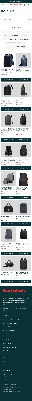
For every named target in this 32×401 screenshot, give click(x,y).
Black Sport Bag (6, 272)
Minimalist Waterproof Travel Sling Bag (22, 71)
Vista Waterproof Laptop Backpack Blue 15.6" (23, 244)
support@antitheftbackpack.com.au (12, 387)
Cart (4, 361)
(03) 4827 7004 (7, 389)
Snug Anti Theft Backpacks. (14, 308)
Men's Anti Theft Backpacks (16, 35)
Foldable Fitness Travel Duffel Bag (7, 217)
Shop (4, 354)
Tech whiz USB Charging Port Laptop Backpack (6, 100)
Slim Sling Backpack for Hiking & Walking (8, 159)
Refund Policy (6, 350)
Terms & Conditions (8, 343)
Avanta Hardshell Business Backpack (22, 273)
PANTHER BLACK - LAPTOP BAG (6, 244)
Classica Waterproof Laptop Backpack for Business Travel (8, 130)
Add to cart (8, 79)
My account (6, 365)
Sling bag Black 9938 (23, 216)
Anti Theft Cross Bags (16, 46)
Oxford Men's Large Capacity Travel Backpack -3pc (7, 188)
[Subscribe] (27, 380)
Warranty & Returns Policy (10, 347)
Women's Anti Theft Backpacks (16, 32)
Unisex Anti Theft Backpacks (16, 39)
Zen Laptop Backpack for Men (23, 159)
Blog (4, 357)
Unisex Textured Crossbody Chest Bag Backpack (22, 188)
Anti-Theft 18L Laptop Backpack (8, 70)
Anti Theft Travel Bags (16, 43)
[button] (3, 5)
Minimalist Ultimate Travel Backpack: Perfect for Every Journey (22, 130)
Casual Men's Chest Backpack (22, 99)
